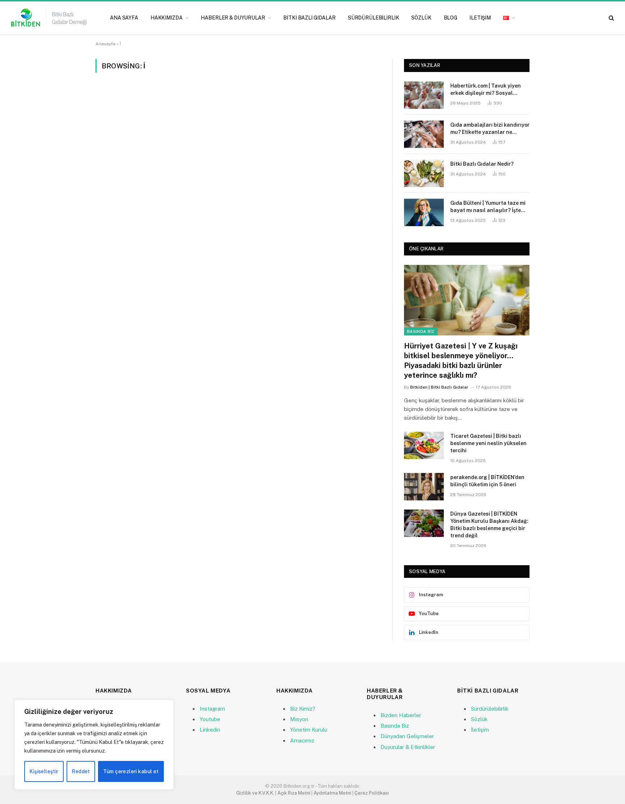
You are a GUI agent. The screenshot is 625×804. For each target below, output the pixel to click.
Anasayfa (105, 43)
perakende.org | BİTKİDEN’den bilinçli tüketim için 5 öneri (487, 480)
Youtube (210, 719)
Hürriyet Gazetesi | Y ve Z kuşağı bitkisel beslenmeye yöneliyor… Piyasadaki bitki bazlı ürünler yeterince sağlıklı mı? (461, 361)
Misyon (299, 719)
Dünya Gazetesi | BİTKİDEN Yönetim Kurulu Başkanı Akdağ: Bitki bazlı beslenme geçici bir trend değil (489, 524)
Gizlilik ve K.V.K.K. (255, 793)
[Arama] (610, 18)
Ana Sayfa (124, 18)
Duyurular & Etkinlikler (407, 747)
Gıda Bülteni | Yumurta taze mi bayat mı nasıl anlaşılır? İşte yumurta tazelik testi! (488, 207)
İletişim (480, 18)
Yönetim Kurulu (308, 730)
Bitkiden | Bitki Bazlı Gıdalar (439, 387)
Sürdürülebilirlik (373, 18)
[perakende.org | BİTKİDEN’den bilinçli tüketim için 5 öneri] (424, 486)
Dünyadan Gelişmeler (407, 736)
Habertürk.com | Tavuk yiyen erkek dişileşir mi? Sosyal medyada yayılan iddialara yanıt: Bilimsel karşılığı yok (485, 90)
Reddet (81, 771)
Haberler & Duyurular (233, 18)
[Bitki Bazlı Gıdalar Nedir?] (424, 173)
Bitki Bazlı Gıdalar (309, 18)
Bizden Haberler (400, 715)
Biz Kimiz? (302, 709)
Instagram (212, 709)
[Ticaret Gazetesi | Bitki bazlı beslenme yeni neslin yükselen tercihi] (424, 445)
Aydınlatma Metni (332, 793)
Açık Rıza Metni (293, 793)
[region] (94, 745)
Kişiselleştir (43, 771)
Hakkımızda (166, 18)
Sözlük (421, 18)
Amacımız (302, 740)
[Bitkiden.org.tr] (49, 18)
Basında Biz (421, 331)
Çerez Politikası (371, 793)
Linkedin (210, 730)
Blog (450, 18)
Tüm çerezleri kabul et (130, 771)
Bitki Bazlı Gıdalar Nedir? (482, 164)
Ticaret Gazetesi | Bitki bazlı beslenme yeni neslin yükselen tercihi (488, 443)
